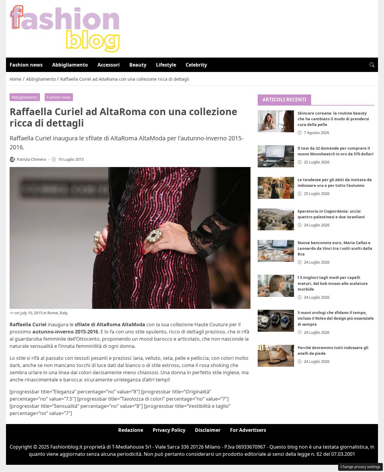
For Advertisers (248, 430)
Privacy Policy (169, 430)
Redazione (130, 430)
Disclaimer (207, 430)
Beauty (137, 64)
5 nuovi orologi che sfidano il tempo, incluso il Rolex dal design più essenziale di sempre (336, 318)
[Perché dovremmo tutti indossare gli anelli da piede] (276, 356)
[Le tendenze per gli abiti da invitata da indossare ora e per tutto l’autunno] (276, 188)
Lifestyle (166, 64)
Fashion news (26, 64)
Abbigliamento (70, 64)
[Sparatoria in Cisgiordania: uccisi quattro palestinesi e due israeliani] (276, 219)
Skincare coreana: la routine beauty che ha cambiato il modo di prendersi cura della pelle (333, 119)
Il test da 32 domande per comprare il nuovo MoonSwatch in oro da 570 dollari (336, 151)
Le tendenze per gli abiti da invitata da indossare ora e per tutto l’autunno (335, 182)
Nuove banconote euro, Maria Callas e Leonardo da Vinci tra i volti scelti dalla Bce (335, 248)
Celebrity (196, 64)
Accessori (109, 64)
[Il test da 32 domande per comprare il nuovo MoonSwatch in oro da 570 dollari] (276, 156)
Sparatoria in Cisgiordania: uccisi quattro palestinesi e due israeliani (331, 214)
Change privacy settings (360, 466)
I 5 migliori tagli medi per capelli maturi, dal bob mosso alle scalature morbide (333, 283)
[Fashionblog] (65, 28)
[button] (372, 64)
